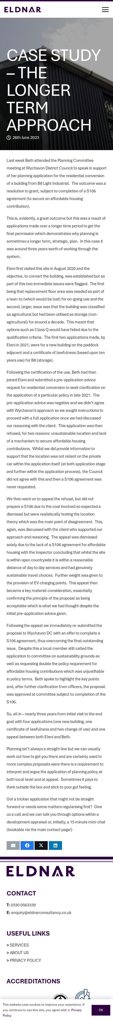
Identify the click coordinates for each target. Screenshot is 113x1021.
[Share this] (27, 845)
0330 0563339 (23, 905)
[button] (105, 9)
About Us (19, 952)
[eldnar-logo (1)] (22, 9)
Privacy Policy (25, 960)
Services (19, 945)
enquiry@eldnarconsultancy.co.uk (41, 912)
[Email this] (13, 845)
